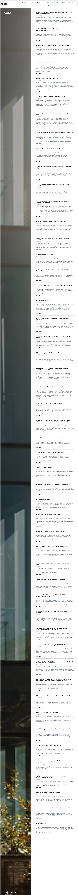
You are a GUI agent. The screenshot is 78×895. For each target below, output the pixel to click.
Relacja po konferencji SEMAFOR (45, 254)
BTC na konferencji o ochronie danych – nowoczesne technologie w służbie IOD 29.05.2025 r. (51, 628)
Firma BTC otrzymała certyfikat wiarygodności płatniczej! (53, 729)
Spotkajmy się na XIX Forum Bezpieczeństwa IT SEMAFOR (53, 270)
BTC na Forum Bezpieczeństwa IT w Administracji (50, 452)
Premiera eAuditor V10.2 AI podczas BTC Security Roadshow (53, 45)
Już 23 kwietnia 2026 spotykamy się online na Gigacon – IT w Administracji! (53, 185)
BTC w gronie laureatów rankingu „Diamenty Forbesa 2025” (53, 696)
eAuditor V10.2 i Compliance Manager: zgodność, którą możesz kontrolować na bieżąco (54, 12)
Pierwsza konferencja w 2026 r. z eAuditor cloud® (50, 386)
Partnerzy (39, 2)
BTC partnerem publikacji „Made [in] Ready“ (48, 745)
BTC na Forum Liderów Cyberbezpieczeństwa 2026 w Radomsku (54, 132)
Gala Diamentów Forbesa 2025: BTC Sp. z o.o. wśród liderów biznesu (53, 563)
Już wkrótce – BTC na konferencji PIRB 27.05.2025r (51, 645)
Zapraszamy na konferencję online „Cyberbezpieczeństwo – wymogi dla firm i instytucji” (53, 368)
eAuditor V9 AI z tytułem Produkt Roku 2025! (49, 404)
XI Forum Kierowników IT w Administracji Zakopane (50, 221)
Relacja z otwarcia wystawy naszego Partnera (49, 761)
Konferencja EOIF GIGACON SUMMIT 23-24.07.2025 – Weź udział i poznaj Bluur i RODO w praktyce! (54, 662)
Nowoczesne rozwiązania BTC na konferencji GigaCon (52, 546)
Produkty (24, 2)
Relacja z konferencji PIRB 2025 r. (45, 499)
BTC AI (31, 2)
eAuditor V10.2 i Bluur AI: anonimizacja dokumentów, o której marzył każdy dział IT (53, 29)
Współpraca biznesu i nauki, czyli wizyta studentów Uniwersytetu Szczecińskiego (51, 776)
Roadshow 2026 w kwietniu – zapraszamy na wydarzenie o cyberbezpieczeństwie (52, 201)
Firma (47, 2)
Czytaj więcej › (39, 23)
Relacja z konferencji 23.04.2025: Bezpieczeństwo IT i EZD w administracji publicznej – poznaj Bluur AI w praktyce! (53, 679)
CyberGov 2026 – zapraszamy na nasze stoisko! (50, 149)
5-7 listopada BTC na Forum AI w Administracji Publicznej (52, 437)
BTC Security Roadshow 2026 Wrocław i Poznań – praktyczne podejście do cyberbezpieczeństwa (54, 167)
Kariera (63, 2)
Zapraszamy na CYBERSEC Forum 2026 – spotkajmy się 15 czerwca (52, 113)
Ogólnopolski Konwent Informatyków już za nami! (50, 579)
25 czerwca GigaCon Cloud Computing (47, 78)
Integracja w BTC (41, 823)
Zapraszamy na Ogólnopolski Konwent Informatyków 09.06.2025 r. (51, 612)
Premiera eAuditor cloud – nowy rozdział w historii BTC (52, 484)
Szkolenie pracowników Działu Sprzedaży (48, 792)
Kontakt (71, 2)
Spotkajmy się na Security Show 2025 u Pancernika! (51, 531)
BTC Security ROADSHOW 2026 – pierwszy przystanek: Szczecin (54, 285)
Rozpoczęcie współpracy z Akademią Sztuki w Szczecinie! (53, 808)
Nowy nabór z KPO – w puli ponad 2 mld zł (48, 712)
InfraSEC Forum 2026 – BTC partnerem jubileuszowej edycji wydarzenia (53, 319)
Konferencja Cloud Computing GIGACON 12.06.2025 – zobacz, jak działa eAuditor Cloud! (54, 595)
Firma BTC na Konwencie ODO (44, 467)
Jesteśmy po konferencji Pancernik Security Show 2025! (52, 514)
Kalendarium (55, 2)
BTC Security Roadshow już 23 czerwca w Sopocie (50, 96)
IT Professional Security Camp (44, 62)
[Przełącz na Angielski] (48, 5)
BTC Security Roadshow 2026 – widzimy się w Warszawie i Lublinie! (53, 238)
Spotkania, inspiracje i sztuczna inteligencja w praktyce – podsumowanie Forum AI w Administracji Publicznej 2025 (53, 421)
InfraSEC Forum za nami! (43, 300)
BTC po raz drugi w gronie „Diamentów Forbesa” (49, 353)
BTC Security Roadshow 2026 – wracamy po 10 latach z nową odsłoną (53, 336)
